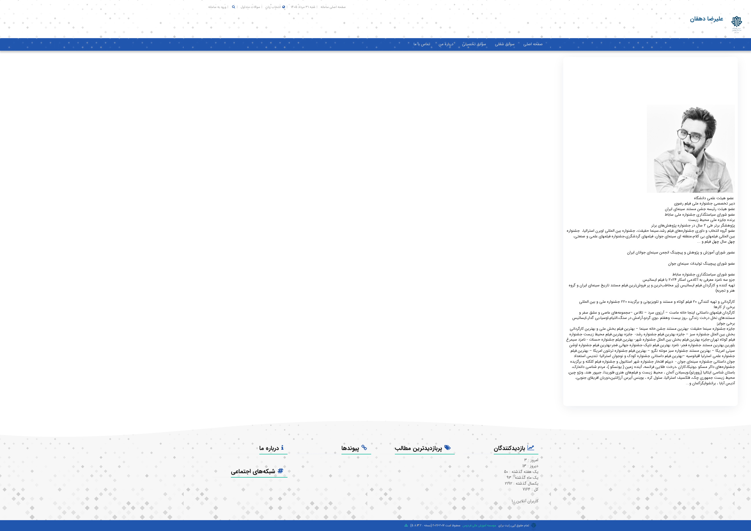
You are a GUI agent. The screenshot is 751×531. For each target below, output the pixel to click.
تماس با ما (422, 44)
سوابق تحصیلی (474, 44)
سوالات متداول (250, 7)
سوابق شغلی (505, 44)
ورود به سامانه (217, 7)
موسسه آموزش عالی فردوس (479, 525)
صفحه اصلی (533, 44)
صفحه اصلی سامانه (333, 7)
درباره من (446, 44)
